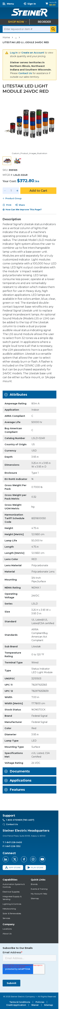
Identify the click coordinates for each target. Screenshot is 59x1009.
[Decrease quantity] (5, 191)
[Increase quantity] (17, 191)
